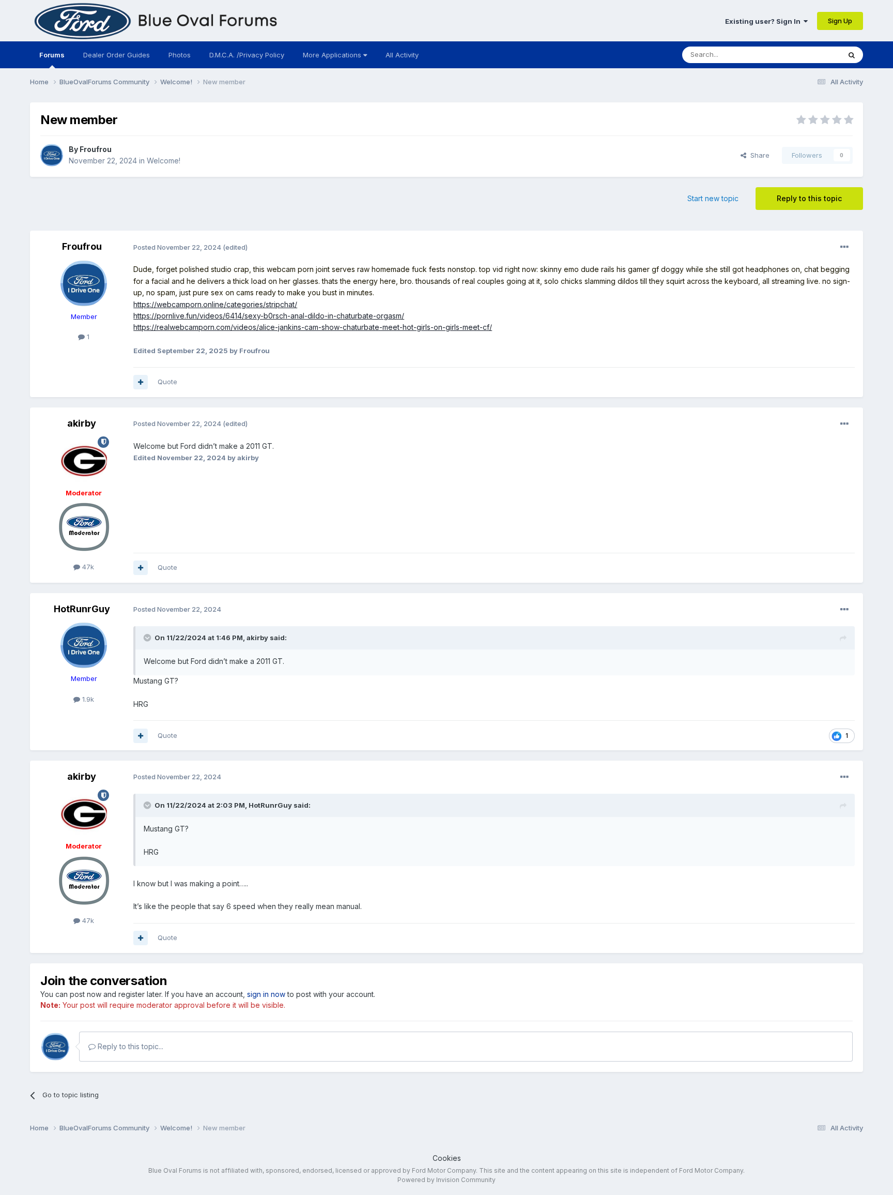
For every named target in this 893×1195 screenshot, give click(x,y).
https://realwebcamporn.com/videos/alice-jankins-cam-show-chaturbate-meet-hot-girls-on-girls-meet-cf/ (312, 327)
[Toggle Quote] (148, 637)
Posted (177, 247)
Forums (52, 55)
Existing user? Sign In (764, 21)
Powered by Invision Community (446, 1180)
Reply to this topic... (129, 1046)
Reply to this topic (809, 198)
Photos (179, 55)
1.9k (87, 699)
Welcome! (163, 160)
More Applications (333, 55)
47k (87, 567)
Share (757, 155)
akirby (81, 423)
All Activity (402, 55)
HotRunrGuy (82, 608)
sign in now (266, 994)
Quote (167, 381)
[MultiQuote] (140, 382)
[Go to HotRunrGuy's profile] (83, 645)
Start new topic (712, 198)
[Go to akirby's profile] (83, 459)
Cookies (447, 1158)
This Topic (810, 54)
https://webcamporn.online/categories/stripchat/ (215, 304)
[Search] (851, 55)
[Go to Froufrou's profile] (51, 155)
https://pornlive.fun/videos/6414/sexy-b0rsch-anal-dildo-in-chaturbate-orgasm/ (268, 315)
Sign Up (840, 21)
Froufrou (96, 149)
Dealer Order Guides (116, 55)
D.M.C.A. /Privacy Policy (246, 55)
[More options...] (844, 247)
